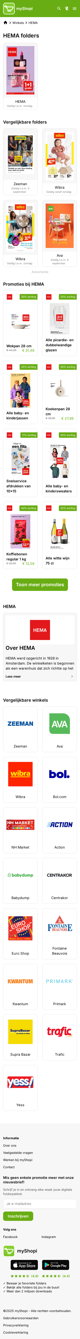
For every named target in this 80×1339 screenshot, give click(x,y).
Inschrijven (18, 1216)
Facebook (10, 1237)
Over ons (9, 1145)
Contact (9, 1167)
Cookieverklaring (15, 1332)
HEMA (33, 23)
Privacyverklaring (16, 1325)
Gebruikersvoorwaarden (20, 1318)
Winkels (18, 23)
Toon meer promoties (40, 584)
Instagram (49, 1237)
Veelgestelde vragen (18, 1153)
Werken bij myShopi (17, 1160)
